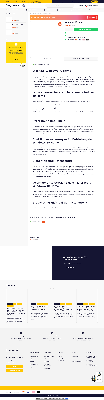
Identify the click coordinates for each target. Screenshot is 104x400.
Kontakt (32, 361)
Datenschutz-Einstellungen (47, 365)
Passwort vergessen (77, 361)
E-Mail (14, 366)
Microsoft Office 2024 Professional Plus (91, 357)
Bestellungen (75, 359)
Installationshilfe (20, 1)
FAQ (31, 359)
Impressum (47, 368)
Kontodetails (75, 356)
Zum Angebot (70, 267)
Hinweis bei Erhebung (41, 398)
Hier (34, 208)
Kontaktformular (14, 370)
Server (48, 10)
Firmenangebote (77, 10)
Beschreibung (47, 58)
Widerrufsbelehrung (49, 356)
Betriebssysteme (32, 10)
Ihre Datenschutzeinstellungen (56, 398)
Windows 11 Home (50, 17)
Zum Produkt (92, 17)
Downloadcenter (36, 1)
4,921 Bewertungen (16, 61)
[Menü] (102, 372)
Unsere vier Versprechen (61, 359)
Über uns (60, 356)
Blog (7, 1)
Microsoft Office (13, 10)
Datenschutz (47, 361)
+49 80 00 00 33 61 (78, 2)
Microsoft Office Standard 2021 (90, 361)
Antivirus (61, 10)
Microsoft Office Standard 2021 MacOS (91, 364)
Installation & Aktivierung (81, 58)
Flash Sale (94, 10)
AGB (45, 359)
